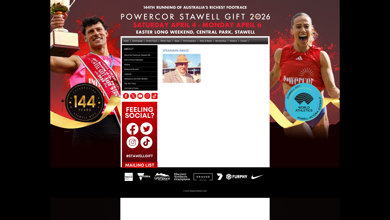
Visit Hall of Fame (131, 88)
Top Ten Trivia (130, 83)
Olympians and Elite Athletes (136, 79)
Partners (233, 41)
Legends (127, 74)
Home (126, 41)
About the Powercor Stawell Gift (137, 55)
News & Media (206, 41)
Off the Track (165, 41)
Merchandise (220, 41)
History (127, 65)
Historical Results (131, 69)
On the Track (151, 41)
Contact (244, 41)
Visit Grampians (189, 41)
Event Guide (137, 41)
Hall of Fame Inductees (133, 60)
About (176, 41)
